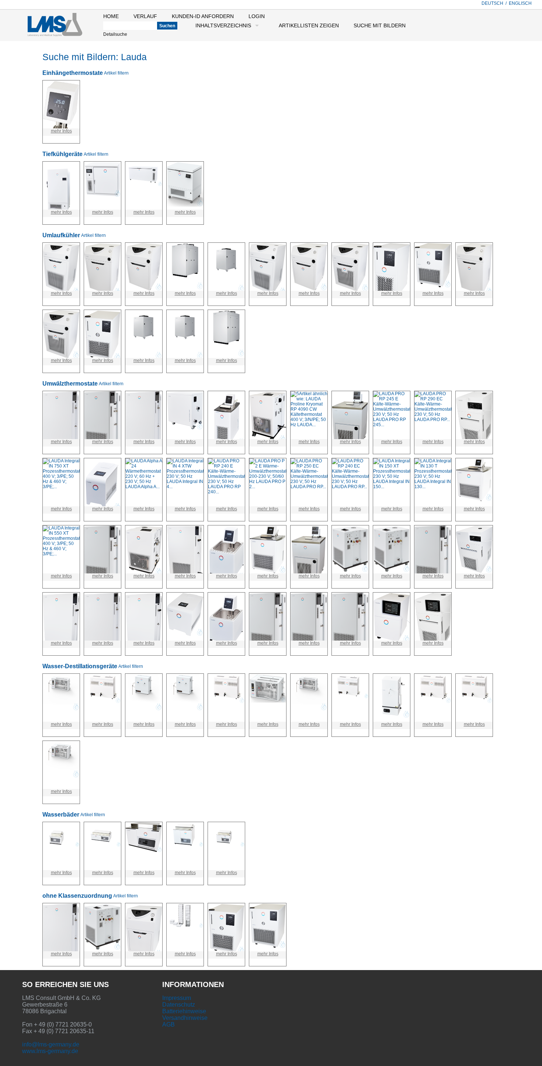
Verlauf (145, 16)
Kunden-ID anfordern (203, 16)
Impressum (176, 998)
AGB (168, 1024)
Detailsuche (115, 34)
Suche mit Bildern (380, 25)
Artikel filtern (116, 73)
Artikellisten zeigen (309, 25)
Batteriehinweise (184, 1011)
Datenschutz (178, 1004)
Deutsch (492, 3)
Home (111, 16)
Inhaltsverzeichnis (223, 25)
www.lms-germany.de (50, 1051)
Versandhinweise (185, 1018)
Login (257, 16)
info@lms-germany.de (50, 1044)
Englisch (520, 3)
